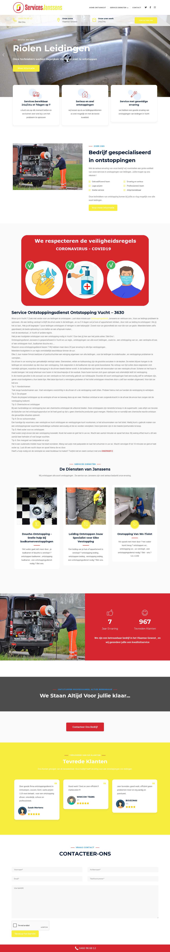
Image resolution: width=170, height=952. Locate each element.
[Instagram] (154, 7)
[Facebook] (150, 7)
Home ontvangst (97, 7)
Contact (136, 7)
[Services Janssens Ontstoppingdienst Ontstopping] (38, 7)
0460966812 (107, 451)
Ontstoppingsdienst (99, 318)
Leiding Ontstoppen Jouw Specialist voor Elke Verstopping (85, 538)
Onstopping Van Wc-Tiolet (133, 534)
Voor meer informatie (103, 208)
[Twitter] (145, 7)
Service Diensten (118, 7)
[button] (3, 55)
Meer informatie (26, 68)
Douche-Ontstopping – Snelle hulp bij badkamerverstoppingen (36, 538)
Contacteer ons (146, 20)
